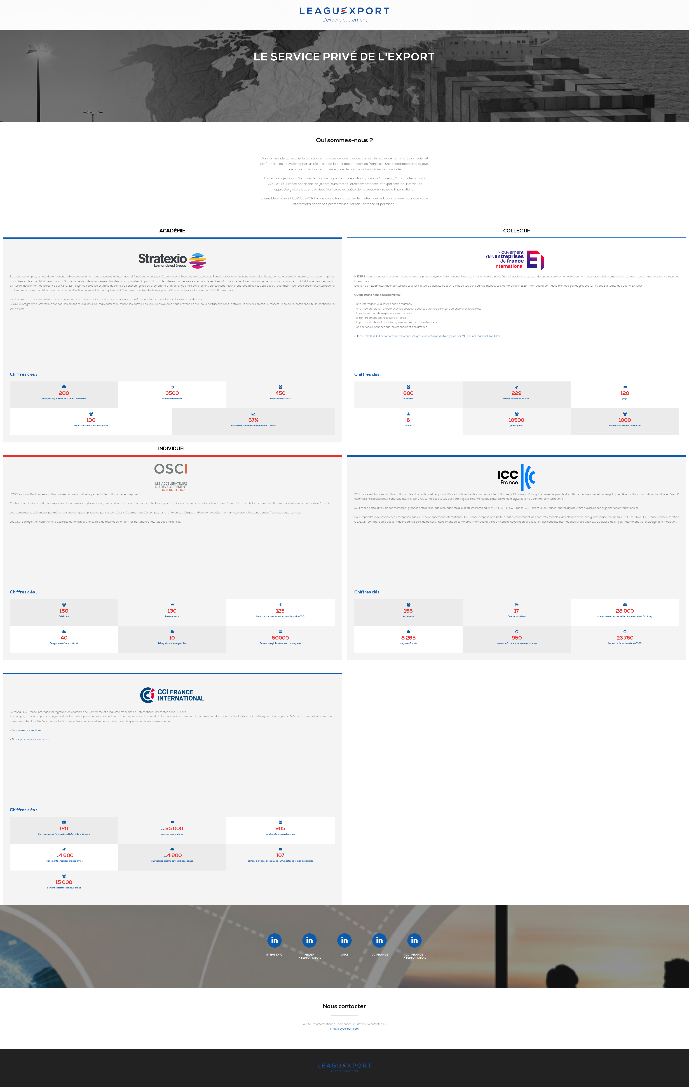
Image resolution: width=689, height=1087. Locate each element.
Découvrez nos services (26, 730)
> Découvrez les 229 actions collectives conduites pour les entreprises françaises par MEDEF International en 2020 (427, 336)
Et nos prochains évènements (30, 739)
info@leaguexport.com (344, 1029)
